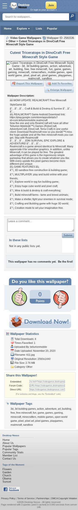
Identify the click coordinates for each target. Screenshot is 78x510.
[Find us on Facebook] (11, 491)
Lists (39, 28)
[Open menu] (5, 6)
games (49, 412)
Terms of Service (26, 498)
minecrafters (29, 416)
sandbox (28, 424)
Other (12, 41)
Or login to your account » (43, 10)
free (13, 412)
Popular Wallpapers (14, 446)
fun (34, 412)
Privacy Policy (8, 498)
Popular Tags (10, 449)
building (66, 408)
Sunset (6, 481)
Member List (9, 455)
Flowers (7, 469)
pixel (21, 420)
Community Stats (13, 452)
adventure (51, 408)
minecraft (16, 416)
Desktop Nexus (32, 502)
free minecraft (24, 412)
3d (12, 408)
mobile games (45, 416)
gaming (58, 412)
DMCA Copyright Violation (64, 498)
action (40, 408)
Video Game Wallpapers (25, 37)
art (59, 408)
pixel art (29, 420)
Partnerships (42, 498)
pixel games (42, 420)
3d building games (25, 408)
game (41, 412)
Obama (6, 478)
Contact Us (9, 458)
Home (7, 28)
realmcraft (16, 424)
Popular (52, 28)
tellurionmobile (38, 346)
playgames (56, 420)
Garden (6, 472)
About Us (8, 443)
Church (6, 475)
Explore (22, 28)
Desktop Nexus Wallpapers (20, 6)
